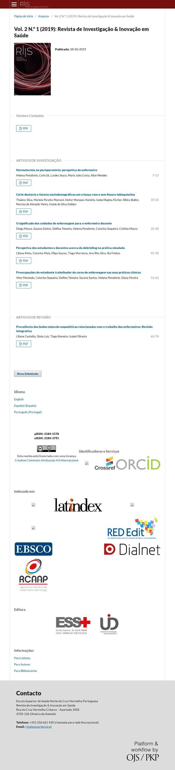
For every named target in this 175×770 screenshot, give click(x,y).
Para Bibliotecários (25, 671)
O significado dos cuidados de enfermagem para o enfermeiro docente (64, 223)
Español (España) (25, 405)
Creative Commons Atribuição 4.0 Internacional (46, 460)
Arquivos (43, 16)
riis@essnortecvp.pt (38, 726)
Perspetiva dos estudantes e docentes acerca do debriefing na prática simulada (70, 248)
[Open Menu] (14, 4)
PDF (25, 128)
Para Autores (22, 664)
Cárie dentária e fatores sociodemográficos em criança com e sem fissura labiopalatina (75, 194)
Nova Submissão (27, 373)
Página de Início (23, 16)
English (19, 399)
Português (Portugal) (28, 412)
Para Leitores (22, 658)
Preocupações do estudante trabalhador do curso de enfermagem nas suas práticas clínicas (78, 272)
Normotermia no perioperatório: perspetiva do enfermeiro (56, 170)
